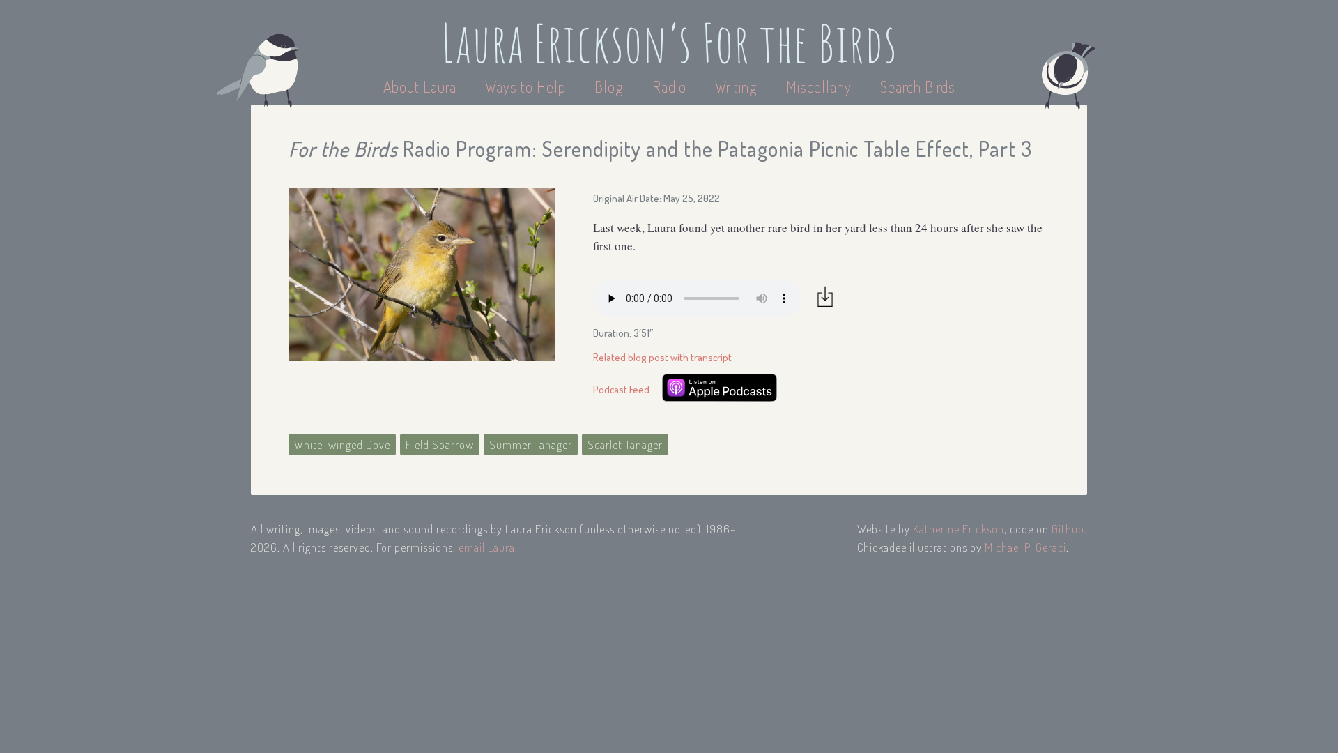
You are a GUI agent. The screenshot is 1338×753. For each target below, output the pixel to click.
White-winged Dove (342, 444)
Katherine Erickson (958, 529)
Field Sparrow (440, 444)
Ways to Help (527, 86)
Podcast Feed (621, 389)
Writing (736, 86)
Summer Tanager (530, 444)
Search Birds (917, 86)
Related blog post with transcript (662, 357)
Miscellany (819, 86)
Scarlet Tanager (625, 444)
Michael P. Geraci (1025, 547)
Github (1068, 529)
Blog (609, 86)
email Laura (487, 547)
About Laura (421, 86)
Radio (671, 86)
